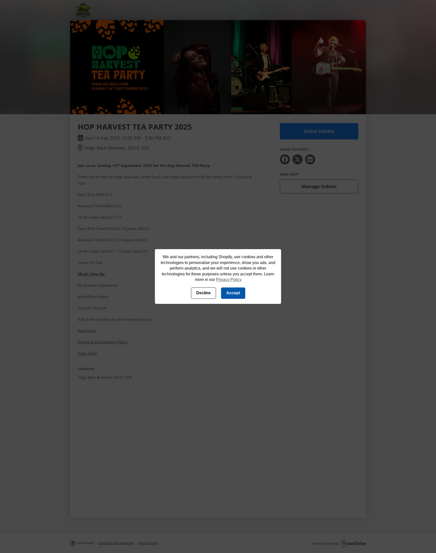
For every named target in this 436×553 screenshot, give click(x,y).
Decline (203, 293)
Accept (233, 293)
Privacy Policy (228, 279)
